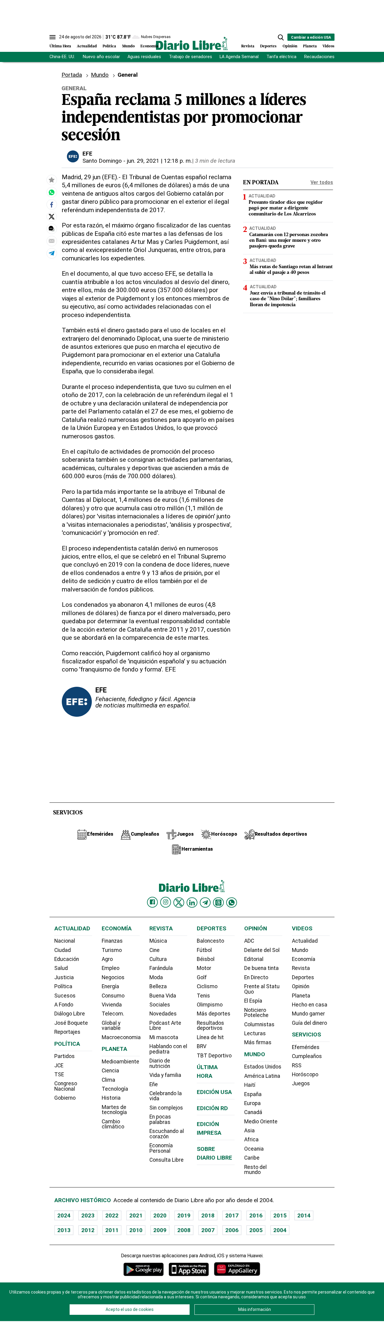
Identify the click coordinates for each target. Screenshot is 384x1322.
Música (158, 941)
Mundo (128, 46)
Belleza (158, 986)
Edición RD (212, 1108)
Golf (202, 977)
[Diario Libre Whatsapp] (231, 902)
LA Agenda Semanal (239, 56)
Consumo (113, 996)
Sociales (159, 1005)
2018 (207, 1215)
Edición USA (214, 1092)
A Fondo (63, 1005)
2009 (159, 1230)
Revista (247, 46)
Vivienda (112, 1005)
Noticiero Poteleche (256, 1012)
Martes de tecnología (114, 1110)
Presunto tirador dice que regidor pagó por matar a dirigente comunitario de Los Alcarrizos (286, 208)
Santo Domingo (102, 160)
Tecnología (115, 1089)
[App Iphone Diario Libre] (188, 1269)
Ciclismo (207, 986)
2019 (183, 1215)
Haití (249, 1085)
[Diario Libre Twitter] (178, 902)
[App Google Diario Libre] (143, 1269)
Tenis (203, 996)
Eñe (153, 1084)
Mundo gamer (308, 1014)
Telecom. (113, 1014)
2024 (63, 1215)
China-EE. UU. (62, 56)
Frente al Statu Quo (262, 989)
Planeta (310, 46)
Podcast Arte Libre (165, 1025)
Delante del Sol (262, 950)
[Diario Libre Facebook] (152, 902)
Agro (107, 959)
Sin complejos (166, 1108)
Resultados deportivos (210, 1025)
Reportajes (67, 1032)
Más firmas (258, 1042)
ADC (249, 941)
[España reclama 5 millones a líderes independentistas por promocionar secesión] (52, 192)
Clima (108, 1080)
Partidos (64, 1056)
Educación (66, 959)
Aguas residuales (144, 56)
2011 (111, 1230)
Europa (252, 1103)
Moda (156, 977)
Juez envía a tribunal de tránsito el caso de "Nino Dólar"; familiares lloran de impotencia (288, 299)
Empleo (110, 968)
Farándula (161, 968)
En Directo (256, 977)
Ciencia (110, 1071)
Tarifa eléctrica (281, 56)
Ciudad (62, 950)
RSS (297, 1066)
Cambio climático (113, 1124)
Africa (251, 1140)
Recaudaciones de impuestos (333, 56)
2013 (63, 1230)
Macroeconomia (121, 1037)
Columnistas (259, 1024)
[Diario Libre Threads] (218, 902)
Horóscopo (305, 1074)
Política (109, 46)
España (253, 1094)
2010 (135, 1230)
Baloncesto (210, 941)
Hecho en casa (309, 1005)
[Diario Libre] (192, 43)
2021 (135, 1215)
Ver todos (321, 182)
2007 (207, 1230)
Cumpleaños (307, 1056)
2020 (159, 1215)
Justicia (64, 977)
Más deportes (213, 1014)
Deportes (268, 46)
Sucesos (65, 996)
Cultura (158, 959)
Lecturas (255, 1033)
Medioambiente (120, 1062)
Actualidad (87, 46)
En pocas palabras (160, 1119)
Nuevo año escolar (101, 56)
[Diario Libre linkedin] (192, 902)
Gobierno (65, 1098)
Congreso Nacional (65, 1086)
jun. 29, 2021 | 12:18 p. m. (159, 160)
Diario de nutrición (159, 1063)
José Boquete (71, 1023)
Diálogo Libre (69, 1014)
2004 (279, 1230)
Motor (204, 968)
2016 (255, 1215)
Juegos (301, 1083)
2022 (111, 1215)
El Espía (253, 1001)
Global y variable (111, 1025)
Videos (328, 46)
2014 (303, 1215)
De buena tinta (261, 968)
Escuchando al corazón (166, 1134)
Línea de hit (210, 1037)
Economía (149, 46)
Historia (111, 1098)
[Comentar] (52, 229)
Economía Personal (161, 1148)
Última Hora (60, 46)
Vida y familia (165, 1075)
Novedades (163, 1014)
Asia (249, 1131)
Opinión (290, 46)
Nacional (64, 941)
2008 (183, 1230)
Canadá (253, 1112)
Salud (61, 968)
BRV (201, 1046)
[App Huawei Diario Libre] (237, 1269)
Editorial (253, 959)
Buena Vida (162, 996)
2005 (255, 1230)
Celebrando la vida (165, 1096)
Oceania (254, 1149)
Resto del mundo (255, 1169)
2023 (87, 1215)
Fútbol (204, 950)
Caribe (252, 1158)
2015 (279, 1215)
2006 (231, 1230)
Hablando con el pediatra (168, 1049)
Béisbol (205, 959)
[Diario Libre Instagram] (165, 902)
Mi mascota (163, 1037)
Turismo (112, 950)
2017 (231, 1215)
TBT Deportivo (214, 1056)
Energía (110, 986)
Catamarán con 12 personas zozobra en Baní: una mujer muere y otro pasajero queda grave (288, 241)
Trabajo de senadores (190, 56)
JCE (58, 1066)
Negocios (113, 977)
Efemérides (306, 1047)
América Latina (262, 1076)
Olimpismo (210, 1005)
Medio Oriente (261, 1122)
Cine (154, 950)
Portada (72, 74)
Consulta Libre (166, 1160)
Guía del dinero (309, 1023)
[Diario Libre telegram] (205, 902)
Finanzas (112, 941)
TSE (59, 1074)
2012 (87, 1230)
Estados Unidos (262, 1067)
